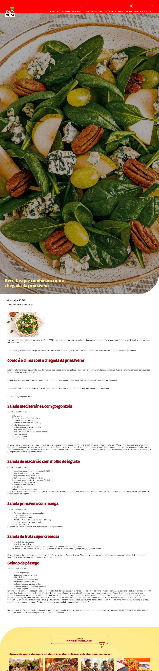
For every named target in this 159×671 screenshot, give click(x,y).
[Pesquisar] (131, 6)
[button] (78, 11)
